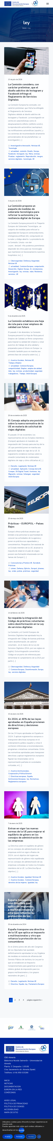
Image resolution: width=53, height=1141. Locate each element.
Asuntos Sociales (17, 360)
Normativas (34, 779)
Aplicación (23, 469)
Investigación (13, 272)
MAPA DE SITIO (11, 1112)
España (30, 776)
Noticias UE (35, 146)
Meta (31, 154)
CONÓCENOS (10, 1092)
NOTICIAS (8, 1083)
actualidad (15, 151)
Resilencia (38, 272)
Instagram (20, 154)
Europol (34, 568)
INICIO (7, 1080)
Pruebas (11, 156)
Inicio (24, 28)
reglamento (20, 156)
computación (39, 266)
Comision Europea (26, 266)
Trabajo (22, 374)
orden (14, 571)
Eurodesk (36, 563)
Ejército (27, 568)
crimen (13, 568)
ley (26, 154)
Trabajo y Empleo (14, 363)
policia (19, 571)
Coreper (11, 471)
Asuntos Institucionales (20, 771)
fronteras (33, 471)
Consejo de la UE (34, 469)
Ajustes (31, 1137)
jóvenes (41, 568)
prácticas (26, 571)
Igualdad (28, 877)
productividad (28, 371)
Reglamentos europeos (17, 782)
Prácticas (11, 565)
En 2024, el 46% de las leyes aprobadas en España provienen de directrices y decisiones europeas (26, 724)
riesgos (40, 156)
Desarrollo (12, 269)
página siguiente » (34, 1000)
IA (31, 269)
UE (33, 159)
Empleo (24, 368)
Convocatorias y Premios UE (21, 563)
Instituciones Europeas (17, 779)
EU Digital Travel (22, 471)
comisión (23, 151)
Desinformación (31, 669)
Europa (36, 151)
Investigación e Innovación (20, 146)
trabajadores (13, 374)
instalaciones (38, 269)
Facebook (12, 154)
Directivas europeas (18, 776)
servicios (11, 274)
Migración (12, 474)
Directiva (14, 984)
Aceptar (7, 1137)
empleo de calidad (35, 368)
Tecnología (12, 148)
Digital (20, 269)
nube (32, 272)
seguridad (38, 371)
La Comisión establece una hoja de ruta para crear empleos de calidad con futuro (26, 324)
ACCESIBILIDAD (11, 1109)
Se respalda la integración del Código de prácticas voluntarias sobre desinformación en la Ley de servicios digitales (26, 623)
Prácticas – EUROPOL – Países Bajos (26, 525)
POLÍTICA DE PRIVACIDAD (16, 1103)
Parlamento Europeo (36, 984)
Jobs (10, 371)
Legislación (22, 466)
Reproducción (31, 156)
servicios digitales (15, 159)
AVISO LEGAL (10, 1100)
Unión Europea (31, 374)
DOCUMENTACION (12, 1086)
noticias (37, 154)
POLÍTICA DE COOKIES (14, 1106)
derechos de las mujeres (17, 882)
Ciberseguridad (16, 261)
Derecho (14, 466)
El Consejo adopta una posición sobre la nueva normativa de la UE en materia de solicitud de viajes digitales (26, 425)
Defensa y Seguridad (31, 261)
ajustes (21, 1130)
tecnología (27, 159)
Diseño (30, 151)
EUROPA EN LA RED (13, 1089)
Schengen (27, 474)
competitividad (14, 368)
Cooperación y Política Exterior (20, 774)
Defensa (20, 568)
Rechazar (19, 1137)
